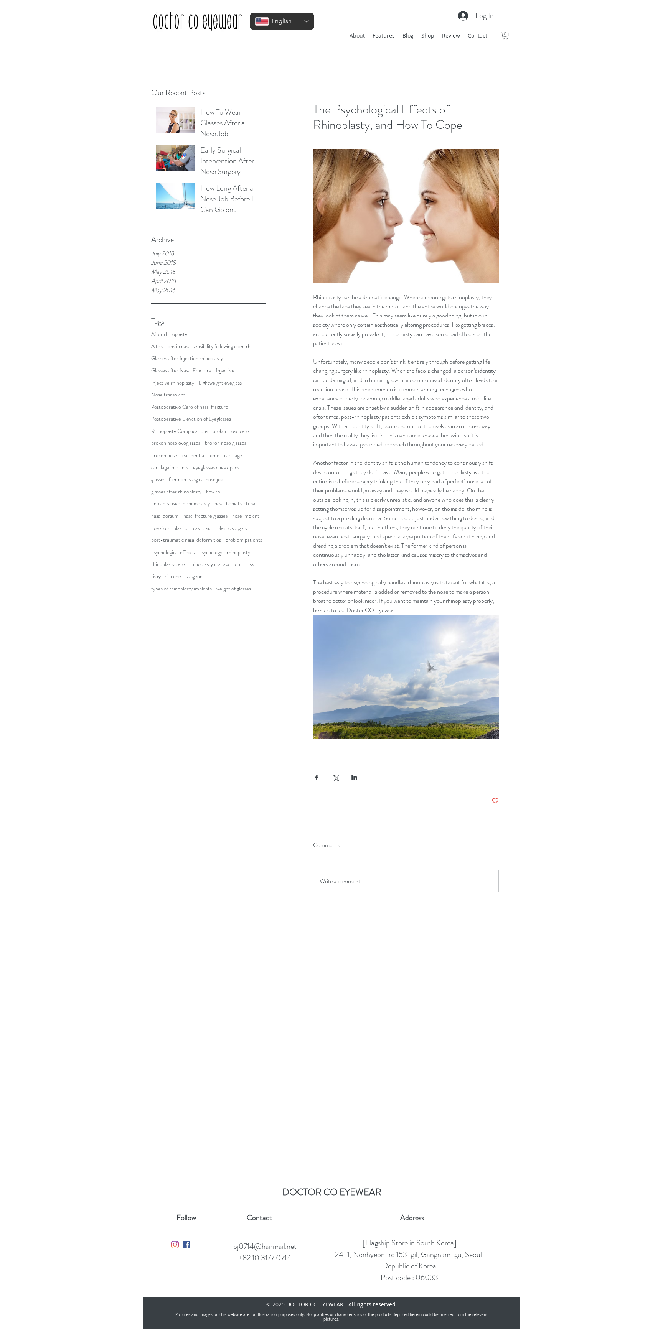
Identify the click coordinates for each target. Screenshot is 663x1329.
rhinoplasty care (168, 564)
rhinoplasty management (216, 564)
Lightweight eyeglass (220, 383)
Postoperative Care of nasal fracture (189, 407)
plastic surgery (232, 528)
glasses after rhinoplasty (176, 491)
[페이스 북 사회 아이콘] (186, 1244)
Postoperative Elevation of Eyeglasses (191, 419)
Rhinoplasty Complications (179, 431)
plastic (180, 528)
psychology (210, 552)
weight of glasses (233, 588)
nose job (160, 528)
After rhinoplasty (169, 334)
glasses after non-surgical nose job (187, 479)
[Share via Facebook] (316, 777)
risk (250, 564)
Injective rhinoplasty (172, 383)
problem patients (244, 540)
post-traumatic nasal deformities (186, 540)
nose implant (245, 516)
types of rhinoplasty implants (181, 588)
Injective (225, 370)
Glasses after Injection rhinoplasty (187, 358)
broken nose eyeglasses (175, 443)
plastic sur (202, 528)
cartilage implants (169, 467)
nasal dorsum (165, 516)
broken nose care (231, 431)
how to (213, 491)
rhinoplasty (238, 552)
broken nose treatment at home (185, 455)
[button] (505, 35)
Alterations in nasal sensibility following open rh (201, 346)
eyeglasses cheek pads (216, 467)
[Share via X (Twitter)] (335, 777)
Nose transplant (168, 394)
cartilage (233, 455)
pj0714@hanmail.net (265, 1246)
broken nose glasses (225, 443)
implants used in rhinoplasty (180, 503)
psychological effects (173, 552)
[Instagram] (175, 1244)
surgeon (194, 576)
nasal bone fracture (234, 503)
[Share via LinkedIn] (354, 777)
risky (156, 576)
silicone (173, 576)
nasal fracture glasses (205, 516)
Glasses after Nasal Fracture (181, 370)
